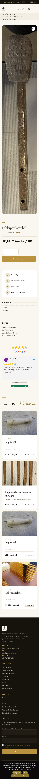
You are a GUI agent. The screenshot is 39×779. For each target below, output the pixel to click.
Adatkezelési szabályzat (10, 710)
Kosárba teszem (19, 259)
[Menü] (34, 8)
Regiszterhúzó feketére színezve (18, 494)
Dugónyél (10, 442)
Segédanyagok (7, 688)
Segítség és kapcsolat (9, 713)
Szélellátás (5, 679)
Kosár (4, 701)
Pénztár (4, 704)
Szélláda (5, 676)
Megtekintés (28, 455)
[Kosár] (29, 8)
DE (20, 2)
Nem (25, 773)
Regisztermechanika (8, 673)
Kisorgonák (6, 685)
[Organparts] (3, 8)
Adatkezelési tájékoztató (20, 776)
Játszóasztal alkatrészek (12, 16)
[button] (33, 29)
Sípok (4, 682)
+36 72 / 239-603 (8, 657)
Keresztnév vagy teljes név (12, 728)
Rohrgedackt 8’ (13, 592)
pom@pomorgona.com (9, 652)
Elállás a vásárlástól (9, 707)
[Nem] (36, 770)
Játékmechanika (7, 670)
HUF (35, 2)
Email (4, 736)
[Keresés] (17, 8)
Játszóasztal (6, 667)
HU (23, 2)
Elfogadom (16, 773)
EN (18, 2)
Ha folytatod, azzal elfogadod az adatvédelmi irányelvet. (18, 746)
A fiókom (5, 698)
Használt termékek (9, 14)
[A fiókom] (23, 8)
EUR (31, 2)
